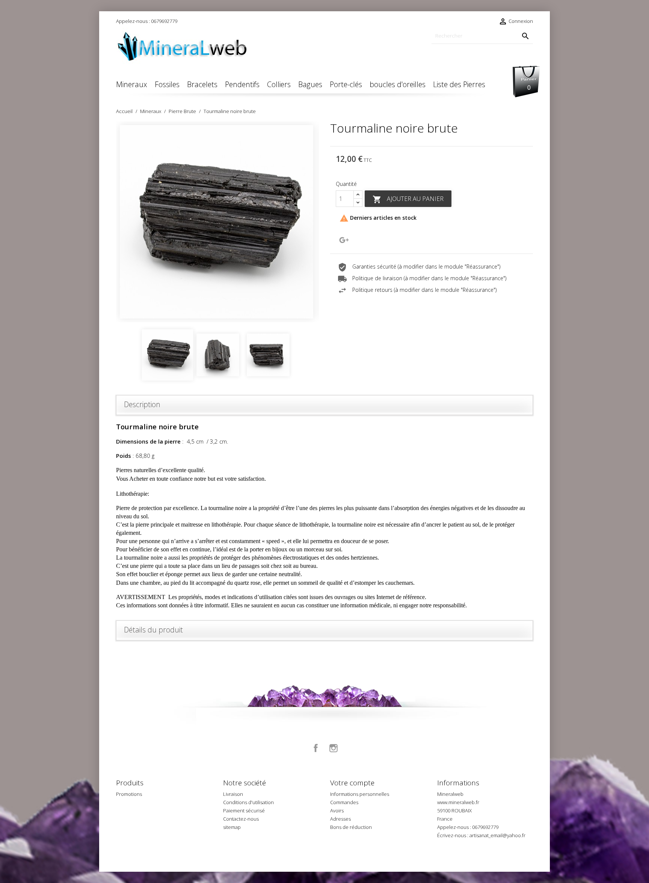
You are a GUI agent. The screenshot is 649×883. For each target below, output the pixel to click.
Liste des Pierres (459, 84)
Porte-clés (346, 84)
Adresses (340, 818)
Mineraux (131, 84)
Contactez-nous (241, 818)
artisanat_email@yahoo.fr (497, 835)
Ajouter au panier (408, 199)
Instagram (333, 748)
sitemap (232, 827)
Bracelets (202, 84)
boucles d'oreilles (398, 84)
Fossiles (167, 84)
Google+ (344, 240)
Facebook (315, 748)
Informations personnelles (359, 794)
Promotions (129, 794)
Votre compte (352, 783)
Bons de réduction (351, 827)
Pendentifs (242, 84)
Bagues (310, 84)
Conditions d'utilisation (248, 802)
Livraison (233, 794)
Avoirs (337, 810)
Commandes (344, 802)
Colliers (279, 84)
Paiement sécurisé (244, 810)
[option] (217, 221)
